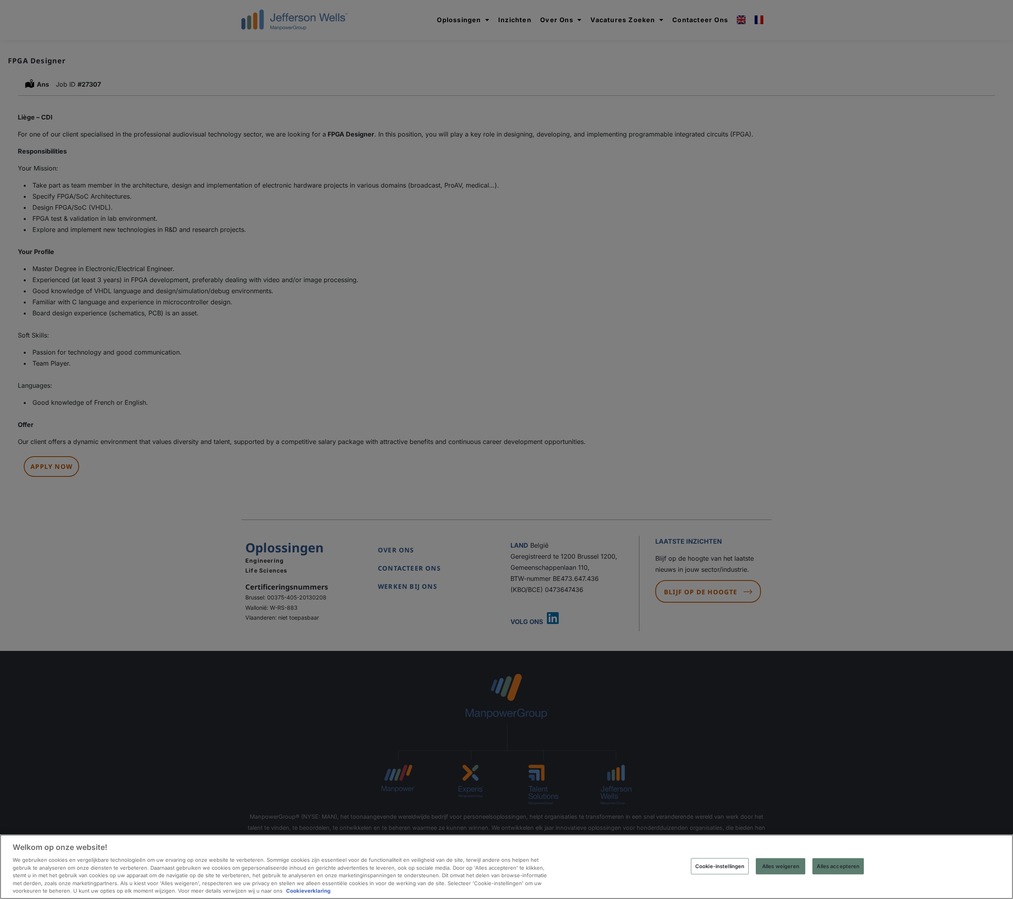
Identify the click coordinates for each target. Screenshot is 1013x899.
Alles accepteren (838, 866)
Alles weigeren (780, 866)
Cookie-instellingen (719, 866)
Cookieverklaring (308, 891)
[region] (506, 867)
